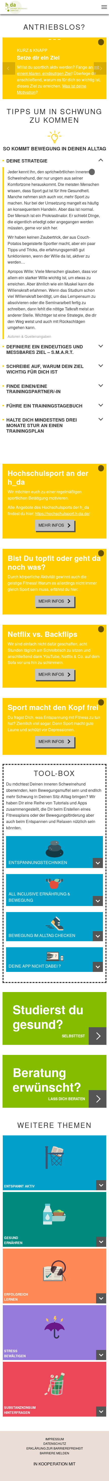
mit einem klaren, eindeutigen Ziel (58, 70)
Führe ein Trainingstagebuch (44, 406)
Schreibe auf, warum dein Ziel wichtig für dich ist (45, 369)
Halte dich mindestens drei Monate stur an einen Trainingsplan (41, 425)
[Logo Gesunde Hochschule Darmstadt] (16, 7)
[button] (10, 68)
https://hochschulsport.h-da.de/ (62, 513)
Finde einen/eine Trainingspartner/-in (33, 389)
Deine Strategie (26, 161)
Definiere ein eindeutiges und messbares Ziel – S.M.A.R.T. (44, 349)
